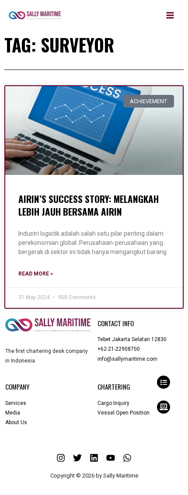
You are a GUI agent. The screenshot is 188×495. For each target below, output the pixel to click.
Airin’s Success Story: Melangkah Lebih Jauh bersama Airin (88, 205)
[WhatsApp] (127, 457)
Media (12, 413)
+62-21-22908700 (118, 349)
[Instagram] (60, 457)
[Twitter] (77, 457)
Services (15, 403)
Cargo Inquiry (113, 403)
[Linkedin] (94, 457)
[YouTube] (110, 457)
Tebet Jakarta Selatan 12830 (132, 339)
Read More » (35, 274)
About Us (16, 422)
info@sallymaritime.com (127, 359)
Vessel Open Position (123, 413)
